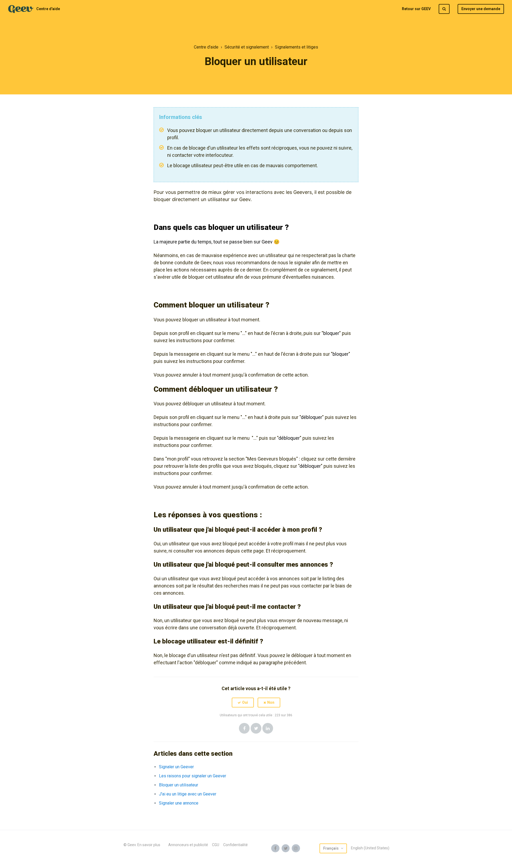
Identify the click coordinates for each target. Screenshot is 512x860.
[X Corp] (256, 728)
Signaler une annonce (178, 803)
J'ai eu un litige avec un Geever (187, 794)
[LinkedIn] (267, 728)
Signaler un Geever (176, 766)
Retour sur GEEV (416, 9)
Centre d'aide (48, 9)
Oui (245, 702)
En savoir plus (148, 845)
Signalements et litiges (296, 47)
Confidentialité (235, 845)
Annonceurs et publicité (188, 845)
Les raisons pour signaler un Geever (192, 775)
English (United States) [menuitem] (370, 848)
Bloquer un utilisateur (178, 784)
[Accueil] (21, 9)
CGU (215, 845)
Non (270, 702)
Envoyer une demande (480, 9)
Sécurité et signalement (247, 47)
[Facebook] (244, 728)
